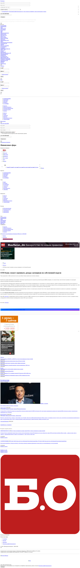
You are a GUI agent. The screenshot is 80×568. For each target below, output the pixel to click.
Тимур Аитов (3, 407)
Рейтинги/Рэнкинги (7, 107)
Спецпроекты (6, 210)
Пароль (2, 71)
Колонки (5, 110)
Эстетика (36, 167)
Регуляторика (15, 167)
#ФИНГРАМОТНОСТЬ (5, 48)
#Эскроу (2, 50)
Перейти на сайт (3, 449)
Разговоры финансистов (8, 108)
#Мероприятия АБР (4, 57)
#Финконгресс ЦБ (4, 60)
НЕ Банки (11, 167)
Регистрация (3, 121)
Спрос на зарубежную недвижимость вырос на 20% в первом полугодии (15, 375)
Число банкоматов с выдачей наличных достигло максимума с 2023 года (15, 365)
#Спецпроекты (3, 46)
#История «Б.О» (3, 35)
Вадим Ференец (3, 414)
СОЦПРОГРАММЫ (4, 441)
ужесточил (6, 296)
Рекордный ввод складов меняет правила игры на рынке (11, 369)
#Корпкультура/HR (4, 38)
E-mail (2, 67)
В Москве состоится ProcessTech (6, 371)
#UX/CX (2, 62)
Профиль (2, 65)
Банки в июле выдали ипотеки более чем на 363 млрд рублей (12, 361)
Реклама (4, 540)
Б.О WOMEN (6, 103)
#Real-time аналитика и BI (5, 53)
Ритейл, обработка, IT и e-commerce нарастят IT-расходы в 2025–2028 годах (15, 373)
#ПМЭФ (2, 44)
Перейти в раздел (3, 437)
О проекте (5, 538)
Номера (4, 235)
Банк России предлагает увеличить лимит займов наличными (12, 363)
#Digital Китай (3, 26)
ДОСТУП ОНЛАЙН (4, 123)
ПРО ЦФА (5, 101)
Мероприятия (6, 212)
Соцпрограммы (6, 119)
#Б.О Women (3, 29)
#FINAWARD (3, 28)
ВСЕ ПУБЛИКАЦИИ (4, 381)
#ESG (1, 27)
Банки (8, 167)
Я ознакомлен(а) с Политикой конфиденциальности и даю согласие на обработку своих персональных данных (24, 11)
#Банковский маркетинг (5, 58)
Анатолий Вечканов (4, 421)
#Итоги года (2, 36)
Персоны (5, 105)
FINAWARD (5, 99)
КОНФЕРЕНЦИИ (7, 98)
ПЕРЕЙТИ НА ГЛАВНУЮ (5, 424)
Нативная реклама (7, 209)
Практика (5, 116)
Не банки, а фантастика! (16, 415)
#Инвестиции (3, 34)
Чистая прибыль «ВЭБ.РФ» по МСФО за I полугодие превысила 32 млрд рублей (16, 358)
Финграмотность (26, 167)
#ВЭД (1, 30)
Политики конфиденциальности (45, 565)
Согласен (2, 566)
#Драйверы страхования (5, 59)
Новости (5, 113)
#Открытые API (3, 43)
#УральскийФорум (4, 54)
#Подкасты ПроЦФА (4, 45)
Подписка (2, 0)
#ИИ (1, 31)
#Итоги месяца (3, 37)
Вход (1, 79)
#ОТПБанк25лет (3, 56)
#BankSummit (3, 52)
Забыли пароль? (5, 74)
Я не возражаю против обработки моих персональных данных (14, 133)
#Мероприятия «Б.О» (4, 40)
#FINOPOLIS (3, 55)
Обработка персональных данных (8, 132)
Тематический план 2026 (8, 239)
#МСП (1, 41)
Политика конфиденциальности (9, 543)
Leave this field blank (4, 13)
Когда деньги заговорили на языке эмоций (36, 430)
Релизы (4, 114)
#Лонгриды (2, 39)
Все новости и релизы (4, 379)
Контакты (5, 542)
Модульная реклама (7, 208)
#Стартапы (2, 47)
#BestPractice (3, 222)
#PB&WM (2, 61)
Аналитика (5, 115)
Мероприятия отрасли (7, 118)
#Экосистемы (3, 63)
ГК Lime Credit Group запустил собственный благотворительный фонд (52, 441)
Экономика (32, 167)
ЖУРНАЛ (5, 102)
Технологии (20, 167)
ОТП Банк (7, 302)
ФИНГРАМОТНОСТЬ (5, 430)
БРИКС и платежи (44, 403)
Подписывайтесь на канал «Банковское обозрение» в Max (13, 309)
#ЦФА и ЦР (2, 49)
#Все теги (2, 223)
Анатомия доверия (13, 408)
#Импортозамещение (4, 32)
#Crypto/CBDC (3, 25)
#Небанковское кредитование (6, 42)
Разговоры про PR (7, 109)
